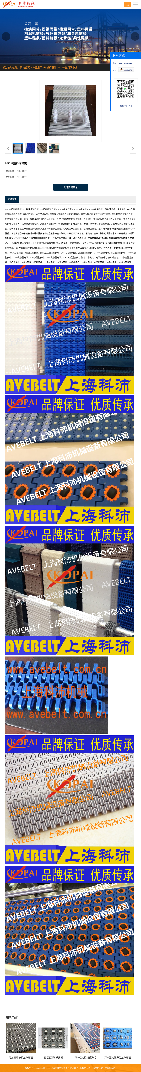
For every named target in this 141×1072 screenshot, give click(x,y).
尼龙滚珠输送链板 (53, 1057)
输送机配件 (50, 67)
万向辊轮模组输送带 (85, 1057)
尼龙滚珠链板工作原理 (21, 1057)
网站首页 (25, 67)
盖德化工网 (98, 1068)
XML (79, 1068)
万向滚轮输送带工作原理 (117, 1057)
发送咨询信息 (70, 187)
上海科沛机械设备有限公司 (63, 1068)
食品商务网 (110, 1068)
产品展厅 (37, 67)
